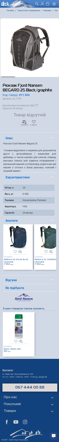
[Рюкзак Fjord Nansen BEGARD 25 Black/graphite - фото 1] (29, 47)
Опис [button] (9, 138)
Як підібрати (14, 288)
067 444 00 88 (29, 387)
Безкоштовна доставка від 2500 (20, 105)
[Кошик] (47, 5)
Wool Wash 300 (12, 349)
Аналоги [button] (11, 220)
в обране (33, 125)
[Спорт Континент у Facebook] (7, 422)
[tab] (29, 138)
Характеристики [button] (17, 177)
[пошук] (37, 5)
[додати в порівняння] (20, 252)
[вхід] (42, 5)
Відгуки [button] (11, 280)
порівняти (24, 125)
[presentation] (53, 242)
